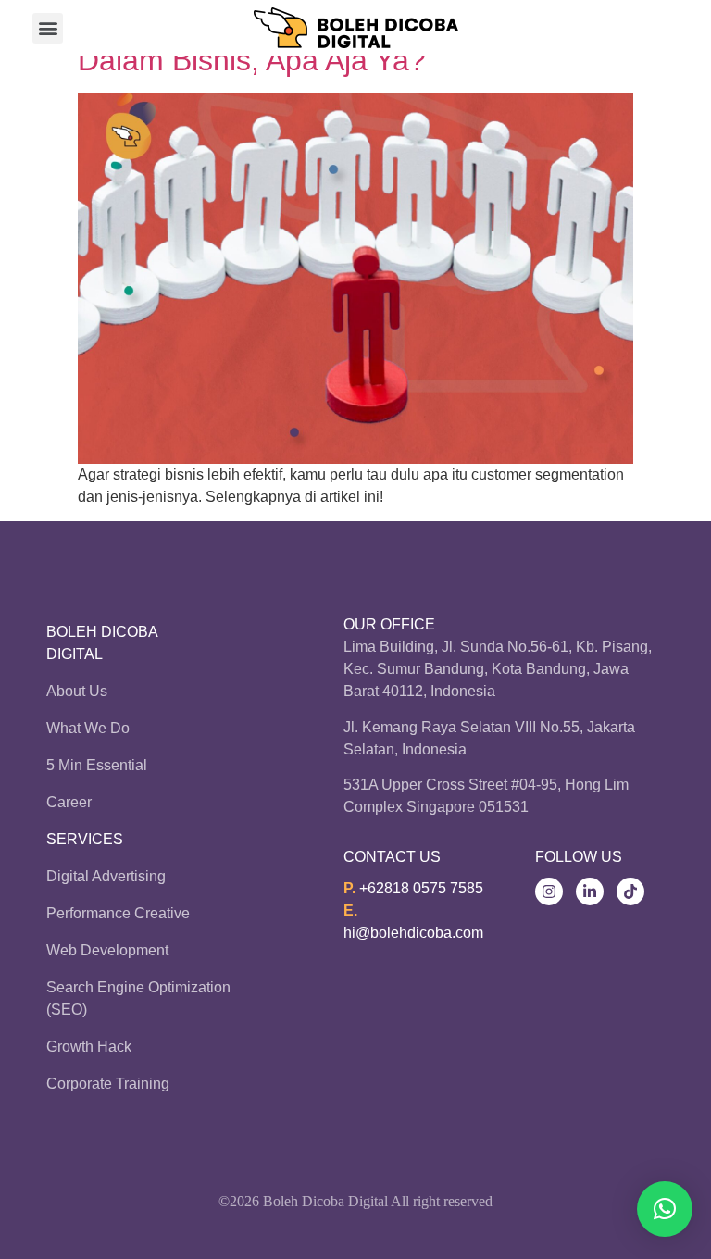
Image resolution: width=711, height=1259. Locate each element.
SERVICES (84, 839)
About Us (76, 691)
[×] (664, 1209)
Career (69, 802)
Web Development (107, 950)
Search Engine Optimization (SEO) (138, 998)
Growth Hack (88, 1046)
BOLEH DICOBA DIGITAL (101, 643)
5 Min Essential (96, 765)
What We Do (88, 728)
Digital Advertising (106, 876)
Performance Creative (118, 913)
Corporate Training (107, 1083)
